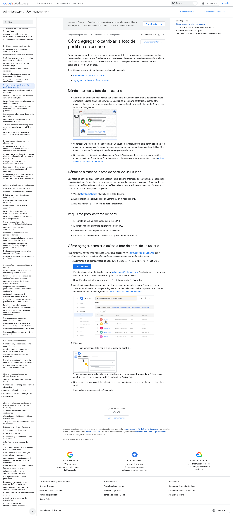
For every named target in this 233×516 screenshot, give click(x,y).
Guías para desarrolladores (51, 490)
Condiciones (45, 510)
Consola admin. (187, 12)
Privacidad (56, 510)
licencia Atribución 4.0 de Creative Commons (140, 429)
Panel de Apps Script (113, 490)
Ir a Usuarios (82, 266)
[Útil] (159, 35)
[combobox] (184, 3)
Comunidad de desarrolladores (182, 490)
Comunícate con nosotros (215, 12)
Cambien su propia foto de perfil (88, 75)
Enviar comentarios (153, 42)
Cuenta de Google (88, 194)
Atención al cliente (176, 495)
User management (37, 11)
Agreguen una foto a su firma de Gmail (91, 80)
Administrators (12, 11)
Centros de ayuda (47, 486)
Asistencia (78, 3)
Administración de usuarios (141, 253)
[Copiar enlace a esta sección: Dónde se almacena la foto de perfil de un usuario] (144, 172)
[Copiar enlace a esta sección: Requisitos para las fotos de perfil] (120, 214)
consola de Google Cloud (114, 495)
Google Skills (45, 499)
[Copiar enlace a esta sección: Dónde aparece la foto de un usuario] (125, 91)
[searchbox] (18, 22)
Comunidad (62, 3)
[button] (17, 390)
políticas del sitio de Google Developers (150, 432)
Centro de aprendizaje (49, 495)
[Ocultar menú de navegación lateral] (32, 511)
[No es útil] (163, 35)
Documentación (44, 3)
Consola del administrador (115, 486)
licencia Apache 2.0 (92, 432)
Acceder (226, 3)
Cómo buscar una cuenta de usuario (125, 291)
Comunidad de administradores (182, 486)
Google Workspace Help (77, 35)
